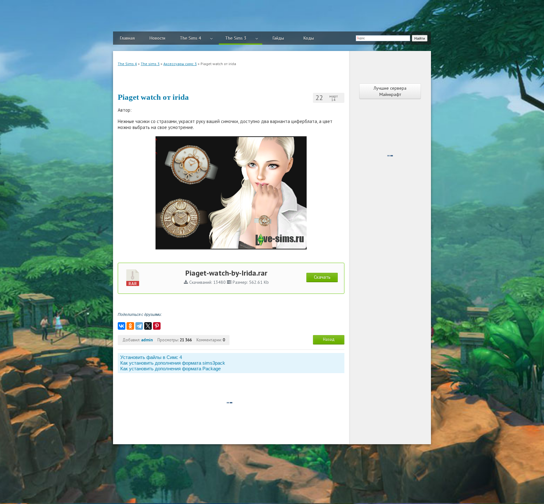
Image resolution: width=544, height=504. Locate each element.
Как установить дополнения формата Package (170, 368)
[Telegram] (139, 326)
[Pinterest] (157, 326)
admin (147, 340)
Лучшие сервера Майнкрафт (390, 91)
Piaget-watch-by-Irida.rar (226, 273)
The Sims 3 (235, 38)
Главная (127, 38)
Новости (157, 38)
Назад (329, 339)
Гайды (278, 38)
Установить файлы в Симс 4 (151, 357)
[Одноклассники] (130, 326)
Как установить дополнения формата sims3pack (172, 363)
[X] (148, 326)
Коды (308, 38)
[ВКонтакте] (121, 326)
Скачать (322, 277)
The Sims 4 (190, 38)
